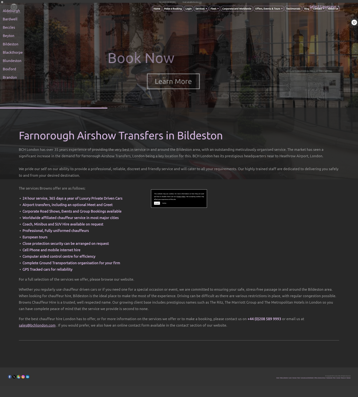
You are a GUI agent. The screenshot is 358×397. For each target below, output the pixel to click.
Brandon (10, 77)
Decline (164, 203)
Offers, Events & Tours (267, 8)
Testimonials (293, 8)
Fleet (213, 8)
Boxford (9, 69)
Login (189, 8)
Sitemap (349, 377)
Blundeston (12, 61)
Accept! (157, 203)
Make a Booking (173, 8)
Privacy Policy (180, 196)
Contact (317, 8)
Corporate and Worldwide (236, 8)
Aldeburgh (11, 11)
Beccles (9, 27)
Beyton (8, 36)
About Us (333, 8)
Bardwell (10, 19)
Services (200, 8)
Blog (306, 8)
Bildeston (10, 44)
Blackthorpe (13, 52)
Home (157, 8)
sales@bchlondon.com (37, 325)
